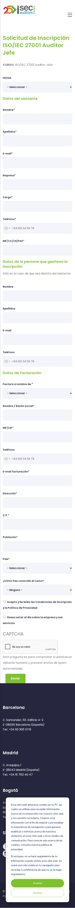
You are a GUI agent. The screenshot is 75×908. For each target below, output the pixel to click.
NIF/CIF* (8, 428)
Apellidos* (10, 132)
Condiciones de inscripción (53, 602)
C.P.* (6, 515)
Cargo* (8, 197)
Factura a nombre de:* (18, 384)
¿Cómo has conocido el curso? (23, 581)
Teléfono (9, 352)
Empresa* (9, 175)
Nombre (8, 287)
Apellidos (9, 308)
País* (6, 559)
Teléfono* (9, 219)
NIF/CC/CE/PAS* (13, 241)
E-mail (7, 330)
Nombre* (9, 110)
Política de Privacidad (22, 608)
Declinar (37, 892)
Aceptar (37, 883)
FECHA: (7, 78)
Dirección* (10, 493)
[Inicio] (19, 8)
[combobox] (7, 228)
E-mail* (8, 153)
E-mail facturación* (16, 471)
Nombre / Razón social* (18, 406)
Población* (10, 537)
